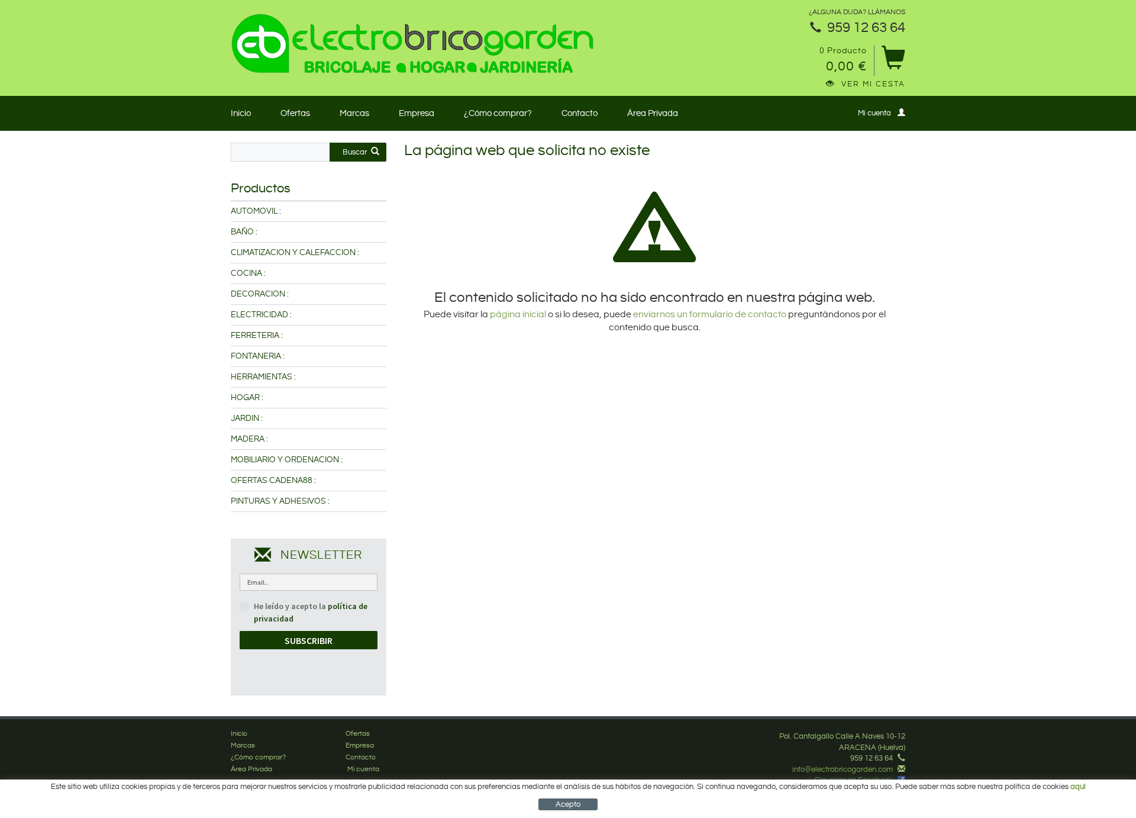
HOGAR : (247, 398)
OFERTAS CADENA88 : (273, 480)
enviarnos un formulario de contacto (709, 315)
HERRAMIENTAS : (263, 377)
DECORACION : (260, 294)
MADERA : (249, 439)
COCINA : (248, 273)
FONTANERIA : (258, 356)
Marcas (354, 113)
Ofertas (295, 113)
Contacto (579, 113)
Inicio (241, 113)
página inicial (519, 315)
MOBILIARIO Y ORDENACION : (287, 460)
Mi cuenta (874, 113)
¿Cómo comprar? (498, 113)
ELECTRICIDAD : (261, 315)
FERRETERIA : (257, 335)
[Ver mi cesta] (893, 62)
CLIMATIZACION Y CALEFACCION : (295, 253)
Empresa (416, 113)
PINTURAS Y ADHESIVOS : (280, 501)
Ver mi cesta (873, 84)
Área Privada (652, 113)
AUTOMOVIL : (256, 211)
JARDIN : (247, 418)
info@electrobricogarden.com (842, 769)
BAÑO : (244, 232)
